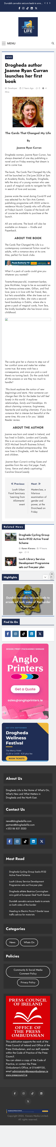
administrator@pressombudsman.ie (30, 1071)
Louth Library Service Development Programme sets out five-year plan (34, 563)
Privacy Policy (28, 982)
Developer (12, 88)
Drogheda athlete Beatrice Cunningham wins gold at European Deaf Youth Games (29, 893)
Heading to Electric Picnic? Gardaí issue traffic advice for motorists (29, 912)
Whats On (29, 942)
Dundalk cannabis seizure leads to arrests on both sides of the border (23, 3)
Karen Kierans (28, 548)
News (9, 57)
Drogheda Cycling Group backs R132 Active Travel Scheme (34, 539)
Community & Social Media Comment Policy (28, 971)
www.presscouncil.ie (16, 1075)
